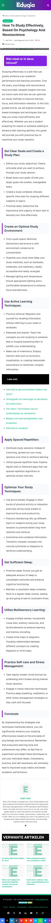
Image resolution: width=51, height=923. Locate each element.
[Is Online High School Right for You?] (13, 849)
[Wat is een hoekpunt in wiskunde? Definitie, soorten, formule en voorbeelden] (13, 871)
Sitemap (12, 907)
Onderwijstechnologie (18, 16)
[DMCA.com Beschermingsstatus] (25, 903)
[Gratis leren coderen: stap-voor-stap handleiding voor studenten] (37, 871)
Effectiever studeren (17, 428)
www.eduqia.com (41, 899)
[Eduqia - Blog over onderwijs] (25, 5)
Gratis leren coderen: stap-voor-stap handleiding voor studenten (37, 882)
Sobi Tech (9, 40)
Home (6, 16)
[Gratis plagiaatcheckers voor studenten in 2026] (37, 849)
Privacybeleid (22, 907)
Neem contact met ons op (38, 907)
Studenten (31, 16)
